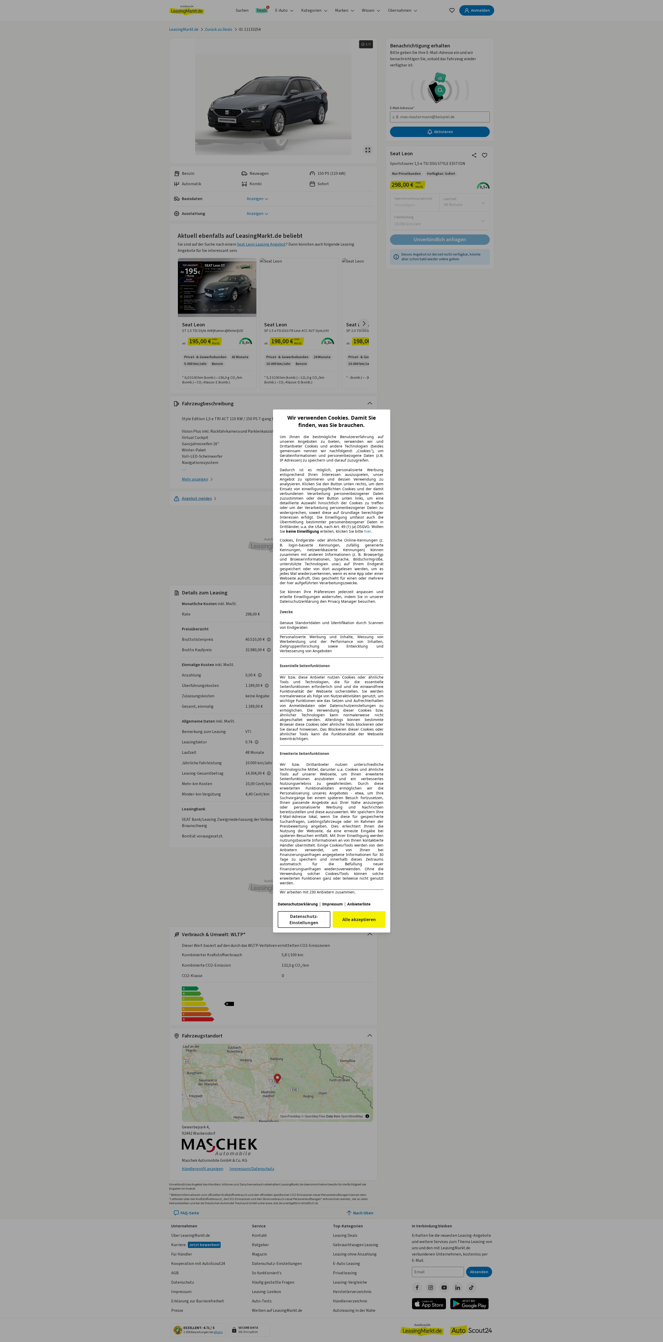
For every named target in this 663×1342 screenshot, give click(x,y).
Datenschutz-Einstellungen (303, 919)
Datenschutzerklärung (298, 904)
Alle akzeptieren (359, 919)
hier (367, 531)
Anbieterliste (358, 904)
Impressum (332, 904)
